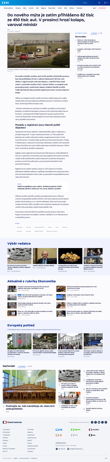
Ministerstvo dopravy (51, 231)
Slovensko (28, 231)
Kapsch (50, 227)
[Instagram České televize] (92, 422)
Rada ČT (30, 440)
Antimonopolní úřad (39, 227)
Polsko (57, 227)
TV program (6, 429)
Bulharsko (65, 227)
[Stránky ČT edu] (92, 435)
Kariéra (30, 443)
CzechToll (28, 227)
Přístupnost (34, 458)
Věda (65, 8)
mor (8, 29)
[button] (38, 50)
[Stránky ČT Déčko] (59, 435)
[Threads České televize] (105, 422)
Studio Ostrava (32, 438)
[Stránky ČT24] (59, 429)
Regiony (43, 8)
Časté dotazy (31, 448)
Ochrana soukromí (24, 458)
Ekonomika (51, 8)
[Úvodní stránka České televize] (12, 422)
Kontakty (30, 451)
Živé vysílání (6, 432)
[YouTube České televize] (99, 422)
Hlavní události (8, 8)
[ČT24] (5, 3)
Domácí (31, 8)
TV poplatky (6, 435)
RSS (106, 458)
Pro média (31, 429)
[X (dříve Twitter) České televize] (102, 422)
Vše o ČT (5, 451)
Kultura (72, 8)
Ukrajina (18, 8)
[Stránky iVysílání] (94, 429)
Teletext (5, 438)
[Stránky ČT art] (74, 435)
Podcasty (79, 8)
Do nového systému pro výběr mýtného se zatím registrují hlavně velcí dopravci (28, 69)
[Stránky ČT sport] (75, 429)
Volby (24, 8)
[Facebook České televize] (95, 422)
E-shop (5, 446)
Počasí (60, 8)
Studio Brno (31, 435)
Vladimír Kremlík (39, 231)
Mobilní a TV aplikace (9, 448)
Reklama (30, 432)
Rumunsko (19, 231)
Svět (37, 8)
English (15, 458)
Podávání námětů (33, 446)
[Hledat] (99, 2)
